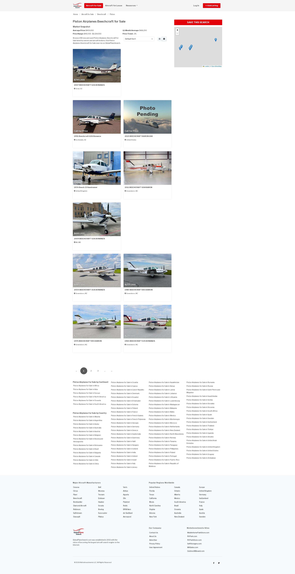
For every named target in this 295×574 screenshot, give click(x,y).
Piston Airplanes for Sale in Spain (199, 415)
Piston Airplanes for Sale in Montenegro (164, 419)
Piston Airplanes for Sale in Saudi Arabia (201, 396)
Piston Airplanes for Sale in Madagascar (164, 404)
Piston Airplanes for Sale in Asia (85, 389)
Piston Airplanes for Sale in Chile (85, 460)
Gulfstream (77, 513)
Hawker (101, 502)
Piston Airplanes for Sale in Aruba (86, 424)
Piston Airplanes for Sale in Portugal (163, 456)
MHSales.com (192, 547)
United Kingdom (205, 491)
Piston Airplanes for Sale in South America (89, 404)
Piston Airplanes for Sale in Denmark (125, 393)
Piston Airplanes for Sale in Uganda (200, 433)
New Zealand (179, 517)
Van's (125, 487)
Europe (202, 487)
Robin (125, 506)
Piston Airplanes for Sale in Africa (86, 386)
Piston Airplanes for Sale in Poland (162, 452)
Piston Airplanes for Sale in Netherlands (164, 427)
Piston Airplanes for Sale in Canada (86, 456)
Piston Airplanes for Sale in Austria (86, 431)
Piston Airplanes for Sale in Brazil (86, 449)
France (202, 502)
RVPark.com (192, 536)
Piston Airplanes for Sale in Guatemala (126, 434)
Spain (201, 509)
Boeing (101, 509)
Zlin (124, 498)
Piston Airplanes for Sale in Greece (124, 430)
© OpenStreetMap (216, 66)
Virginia (152, 509)
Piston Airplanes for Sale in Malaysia (163, 408)
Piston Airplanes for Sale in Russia (199, 386)
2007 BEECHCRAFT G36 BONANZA (89, 85)
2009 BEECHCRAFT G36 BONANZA (89, 239)
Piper (75, 495)
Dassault (76, 517)
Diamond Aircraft (79, 506)
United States (154, 487)
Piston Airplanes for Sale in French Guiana (127, 415)
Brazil (176, 506)
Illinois (151, 502)
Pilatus (101, 517)
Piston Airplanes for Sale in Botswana (87, 445)
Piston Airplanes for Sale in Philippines (163, 449)
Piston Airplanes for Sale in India (123, 452)
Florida (152, 491)
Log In (196, 5)
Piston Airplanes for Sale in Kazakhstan (164, 382)
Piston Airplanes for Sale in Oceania (87, 400)
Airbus (125, 491)
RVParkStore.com (194, 540)
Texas (151, 495)
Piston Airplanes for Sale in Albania (86, 417)
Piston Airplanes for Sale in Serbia (199, 400)
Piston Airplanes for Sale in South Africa (201, 411)
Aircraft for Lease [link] (113, 5)
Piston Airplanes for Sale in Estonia (124, 404)
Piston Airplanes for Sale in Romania (200, 382)
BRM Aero (127, 509)
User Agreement (155, 547)
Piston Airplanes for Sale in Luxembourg (164, 401)
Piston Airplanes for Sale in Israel (124, 460)
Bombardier (77, 502)
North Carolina (155, 506)
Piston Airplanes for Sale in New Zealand (164, 430)
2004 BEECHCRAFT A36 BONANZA (89, 290)
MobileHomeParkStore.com (198, 533)
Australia (177, 513)
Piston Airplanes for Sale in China (86, 464)
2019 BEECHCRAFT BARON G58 (139, 136)
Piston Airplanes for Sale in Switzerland (201, 422)
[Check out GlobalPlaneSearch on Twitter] (219, 563)
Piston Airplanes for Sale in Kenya (162, 386)
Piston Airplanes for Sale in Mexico (162, 415)
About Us (152, 536)
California (152, 498)
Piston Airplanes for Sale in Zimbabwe (201, 458)
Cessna (76, 487)
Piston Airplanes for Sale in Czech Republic (127, 390)
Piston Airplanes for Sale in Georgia (124, 423)
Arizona (152, 513)
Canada (177, 487)
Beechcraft (77, 498)
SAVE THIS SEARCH (198, 22)
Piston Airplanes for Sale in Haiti (123, 441)
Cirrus (75, 491)
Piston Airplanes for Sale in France (124, 412)
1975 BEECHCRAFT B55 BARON (88, 341)
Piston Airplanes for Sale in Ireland (124, 456)
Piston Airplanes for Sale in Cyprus (124, 386)
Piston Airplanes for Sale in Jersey (124, 467)
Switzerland (203, 498)
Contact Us (153, 533)
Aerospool (127, 517)
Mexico (177, 498)
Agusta (126, 495)
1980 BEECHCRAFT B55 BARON (139, 290)
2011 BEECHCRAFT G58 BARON (138, 187)
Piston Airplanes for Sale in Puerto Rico (164, 460)
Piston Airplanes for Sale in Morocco (163, 423)
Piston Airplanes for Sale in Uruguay (200, 454)
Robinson (76, 509)
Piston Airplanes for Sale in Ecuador (125, 397)
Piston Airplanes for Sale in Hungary (125, 445)
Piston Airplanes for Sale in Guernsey (125, 438)
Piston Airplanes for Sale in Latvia (162, 390)
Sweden (202, 517)
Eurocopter (102, 513)
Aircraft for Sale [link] (93, 5)
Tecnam (101, 495)
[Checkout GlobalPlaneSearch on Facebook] (214, 563)
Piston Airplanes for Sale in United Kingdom (203, 447)
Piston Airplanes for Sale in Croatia (124, 382)
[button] (211, 5)
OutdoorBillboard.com (195, 551)
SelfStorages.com (194, 544)
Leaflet (206, 66)
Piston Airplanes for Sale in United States (202, 451)
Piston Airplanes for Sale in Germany (125, 427)
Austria (202, 513)
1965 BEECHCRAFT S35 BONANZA (140, 341)
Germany (202, 495)
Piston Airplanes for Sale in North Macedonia (166, 434)
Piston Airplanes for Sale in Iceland (124, 449)
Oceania (177, 509)
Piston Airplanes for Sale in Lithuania (163, 397)
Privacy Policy (154, 544)
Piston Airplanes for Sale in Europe (86, 393)
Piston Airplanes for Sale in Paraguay (163, 445)
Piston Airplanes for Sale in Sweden (200, 418)
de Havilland (127, 513)
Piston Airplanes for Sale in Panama (162, 441)
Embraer (101, 498)
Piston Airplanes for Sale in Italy (123, 463)
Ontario (177, 491)
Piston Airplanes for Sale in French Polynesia (128, 419)
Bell (99, 487)
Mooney (101, 491)
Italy (200, 506)
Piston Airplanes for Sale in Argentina (87, 420)
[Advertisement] (122, 359)
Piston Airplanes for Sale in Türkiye (199, 429)
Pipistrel (126, 502)
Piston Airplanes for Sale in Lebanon (163, 393)
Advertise (153, 540)
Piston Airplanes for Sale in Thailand (200, 426)
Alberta (177, 495)
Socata (101, 506)
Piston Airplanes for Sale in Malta (161, 412)
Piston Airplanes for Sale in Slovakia (200, 403)
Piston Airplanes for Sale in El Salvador (126, 401)
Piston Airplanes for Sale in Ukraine (200, 437)
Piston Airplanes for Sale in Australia (87, 428)
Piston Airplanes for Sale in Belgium (87, 435)
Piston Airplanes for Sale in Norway (162, 438)
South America (180, 502)
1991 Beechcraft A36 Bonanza (87, 136)
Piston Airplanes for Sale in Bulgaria (87, 453)
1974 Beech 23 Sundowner (85, 187)
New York (153, 517)
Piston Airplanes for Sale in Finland (124, 408)
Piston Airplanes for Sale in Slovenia (200, 407)
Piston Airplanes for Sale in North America (89, 397)
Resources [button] (131, 5)
